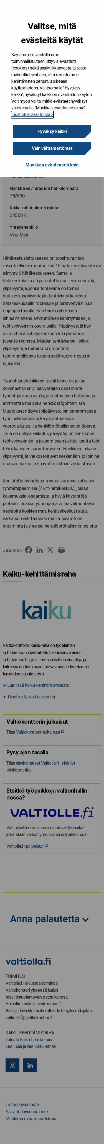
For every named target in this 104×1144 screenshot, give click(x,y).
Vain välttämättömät (52, 148)
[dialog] (52, 88)
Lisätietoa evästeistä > (32, 114)
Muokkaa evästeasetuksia (52, 165)
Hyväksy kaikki (52, 131)
